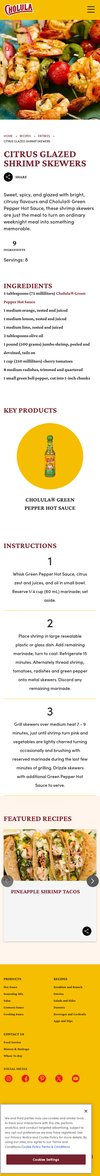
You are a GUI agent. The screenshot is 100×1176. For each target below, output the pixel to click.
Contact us (14, 1034)
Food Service (12, 1042)
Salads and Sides (64, 1000)
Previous (7, 881)
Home (8, 136)
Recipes (60, 979)
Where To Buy (13, 1056)
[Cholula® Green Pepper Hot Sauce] (50, 456)
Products (12, 979)
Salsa (7, 1000)
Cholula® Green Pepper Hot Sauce (50, 503)
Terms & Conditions (55, 1147)
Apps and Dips (63, 1021)
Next (93, 881)
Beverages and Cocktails (70, 1014)
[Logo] (19, 15)
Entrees (44, 136)
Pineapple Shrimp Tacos (50, 885)
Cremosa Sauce (14, 1007)
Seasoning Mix (13, 994)
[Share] (87, 931)
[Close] (86, 1111)
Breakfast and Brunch (68, 987)
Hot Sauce (10, 987)
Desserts (59, 1007)
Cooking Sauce (14, 1014)
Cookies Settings (46, 1159)
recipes (25, 136)
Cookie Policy (31, 1147)
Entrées (59, 994)
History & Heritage (16, 1049)
